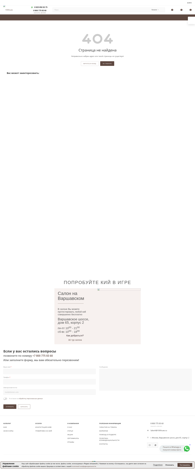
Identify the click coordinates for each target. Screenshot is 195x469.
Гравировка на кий (43, 431)
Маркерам (103, 431)
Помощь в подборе (107, 435)
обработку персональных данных (31, 398)
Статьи (70, 431)
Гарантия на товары (108, 427)
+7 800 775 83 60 (42, 355)
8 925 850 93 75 (40, 7)
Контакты (103, 444)
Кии (5, 427)
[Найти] (162, 9)
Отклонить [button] (169, 465)
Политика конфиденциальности (109, 439)
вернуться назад (89, 63)
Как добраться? (75, 335)
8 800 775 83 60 (39, 11)
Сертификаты (73, 438)
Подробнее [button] (158, 465)
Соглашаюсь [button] (185, 465)
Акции (70, 435)
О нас (69, 427)
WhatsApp (155, 445)
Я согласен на (26, 398)
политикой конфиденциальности (84, 466)
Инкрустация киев (43, 427)
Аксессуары (8, 431)
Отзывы (70, 442)
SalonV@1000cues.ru (159, 430)
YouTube (149, 445)
